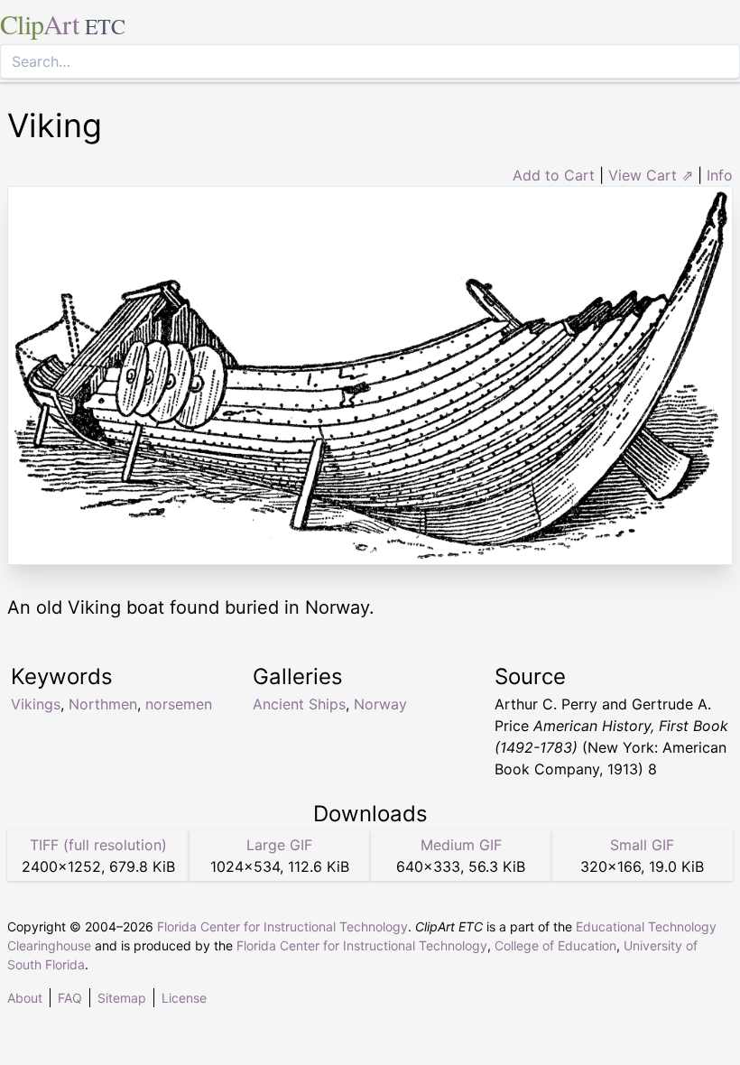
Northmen (103, 704)
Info (720, 175)
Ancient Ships (299, 704)
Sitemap (121, 997)
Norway (380, 704)
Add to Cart (554, 175)
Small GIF (642, 845)
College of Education (555, 945)
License (184, 997)
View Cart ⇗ (650, 175)
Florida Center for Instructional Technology (282, 926)
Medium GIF (461, 845)
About (24, 997)
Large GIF (279, 845)
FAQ (70, 997)
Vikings (35, 704)
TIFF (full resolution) (98, 845)
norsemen (178, 704)
